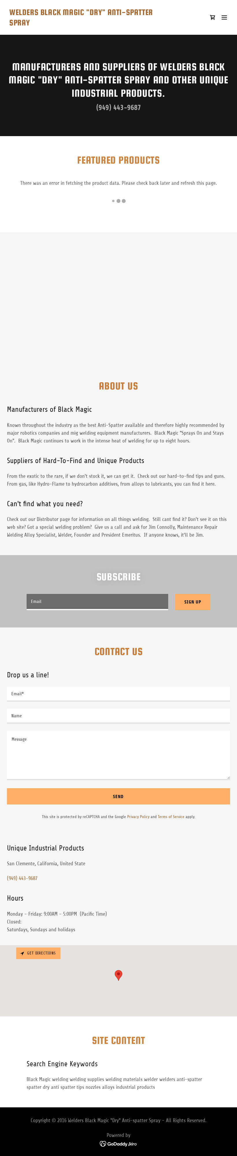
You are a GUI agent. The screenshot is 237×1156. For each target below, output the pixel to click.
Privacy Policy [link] (138, 817)
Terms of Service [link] (171, 817)
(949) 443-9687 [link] (118, 107)
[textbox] (97, 602)
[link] (85, 24)
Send (118, 796)
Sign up (192, 602)
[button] (224, 17)
